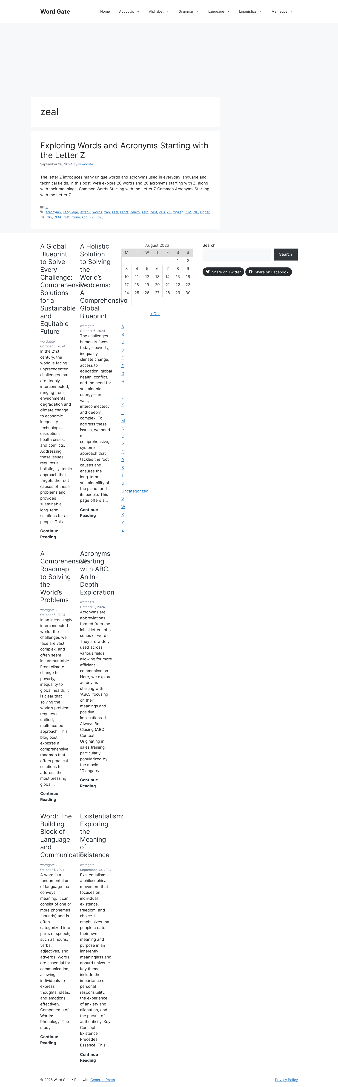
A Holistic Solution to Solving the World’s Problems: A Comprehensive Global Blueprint (103, 281)
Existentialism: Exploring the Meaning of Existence (102, 835)
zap (107, 212)
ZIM (188, 212)
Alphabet (156, 11)
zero (145, 212)
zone (76, 217)
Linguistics (248, 11)
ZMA (57, 217)
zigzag (178, 212)
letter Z (85, 212)
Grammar (185, 11)
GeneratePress (102, 1080)
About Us (126, 11)
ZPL (92, 217)
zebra (124, 212)
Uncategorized (135, 491)
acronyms (53, 212)
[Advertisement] (169, 57)
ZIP (195, 212)
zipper (204, 212)
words (97, 212)
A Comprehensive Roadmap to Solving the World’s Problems (64, 577)
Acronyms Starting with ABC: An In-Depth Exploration (97, 573)
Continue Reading (56, 534)
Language (216, 11)
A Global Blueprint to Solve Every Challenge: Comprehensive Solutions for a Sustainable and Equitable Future (64, 288)
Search (209, 245)
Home (105, 11)
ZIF (169, 212)
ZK (42, 217)
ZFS (162, 212)
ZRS (100, 217)
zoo (85, 217)
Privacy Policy (286, 1080)
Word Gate (55, 11)
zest (153, 212)
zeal (115, 212)
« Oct (155, 313)
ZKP (49, 217)
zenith (135, 212)
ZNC (66, 217)
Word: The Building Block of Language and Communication (64, 835)
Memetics (279, 11)
